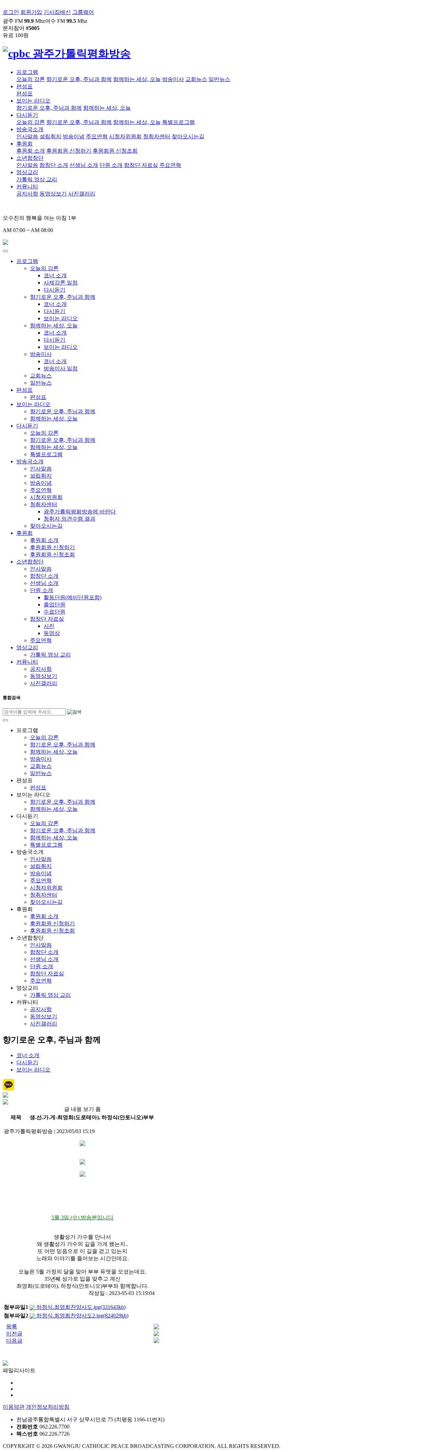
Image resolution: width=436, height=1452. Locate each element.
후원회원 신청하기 (68, 151)
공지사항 (27, 194)
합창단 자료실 (141, 165)
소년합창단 (30, 158)
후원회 (24, 143)
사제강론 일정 (61, 282)
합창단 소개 (54, 165)
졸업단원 (54, 604)
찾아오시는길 (188, 136)
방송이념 (73, 136)
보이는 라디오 (33, 101)
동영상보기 (53, 194)
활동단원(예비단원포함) (73, 597)
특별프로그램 (178, 122)
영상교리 (27, 172)
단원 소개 (111, 165)
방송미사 (173, 79)
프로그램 (27, 72)
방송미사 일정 (61, 368)
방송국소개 (30, 129)
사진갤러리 (81, 194)
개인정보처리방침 (47, 1407)
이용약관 (14, 1407)
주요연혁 (97, 136)
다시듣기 (27, 115)
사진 (49, 626)
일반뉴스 (219, 79)
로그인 (11, 12)
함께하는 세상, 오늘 (137, 79)
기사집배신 (57, 12)
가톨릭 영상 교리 (36, 179)
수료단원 (54, 612)
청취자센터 (156, 136)
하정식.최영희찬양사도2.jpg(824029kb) (81, 1315)
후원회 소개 (30, 151)
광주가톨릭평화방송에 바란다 (80, 511)
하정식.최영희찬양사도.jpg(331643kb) (80, 1307)
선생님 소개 (83, 165)
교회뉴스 (196, 79)
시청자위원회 (125, 136)
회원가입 (31, 12)
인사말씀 (27, 136)
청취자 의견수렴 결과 (69, 519)
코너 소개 (55, 275)
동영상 (52, 633)
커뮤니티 (27, 186)
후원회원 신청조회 (115, 151)
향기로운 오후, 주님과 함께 (79, 79)
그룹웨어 (83, 12)
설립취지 (50, 136)
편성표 (24, 86)
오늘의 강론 (30, 79)
